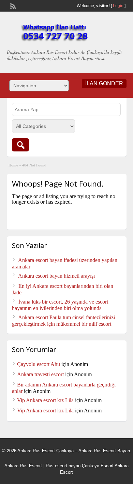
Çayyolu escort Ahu (38, 364)
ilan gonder (104, 83)
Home (13, 165)
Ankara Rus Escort (23, 465)
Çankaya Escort (98, 465)
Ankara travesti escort (40, 374)
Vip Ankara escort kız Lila (45, 400)
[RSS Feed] (12, 5)
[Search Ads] (20, 144)
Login (118, 5)
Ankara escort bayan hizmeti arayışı (56, 276)
